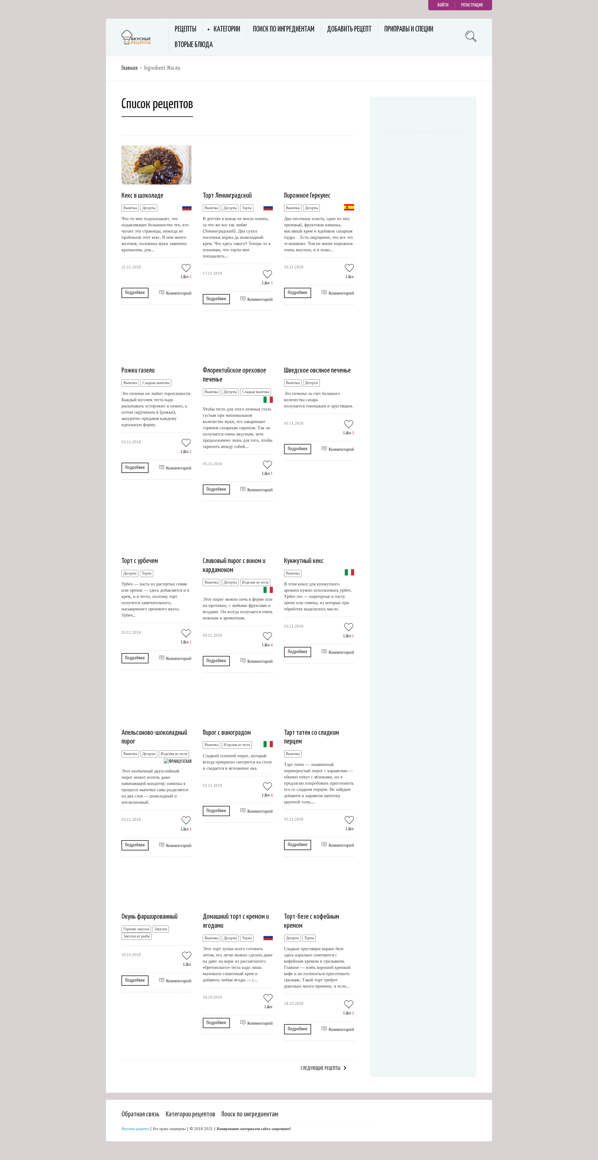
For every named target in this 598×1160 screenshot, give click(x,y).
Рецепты (185, 29)
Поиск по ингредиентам (283, 29)
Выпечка (130, 208)
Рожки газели (137, 370)
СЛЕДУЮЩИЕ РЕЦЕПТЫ (320, 1068)
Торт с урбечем (139, 561)
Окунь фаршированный (149, 916)
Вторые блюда (194, 45)
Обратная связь (140, 1114)
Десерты (148, 208)
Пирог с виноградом (227, 732)
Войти (443, 5)
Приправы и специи (408, 29)
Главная (129, 68)
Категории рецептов (190, 1114)
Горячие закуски (136, 929)
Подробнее (135, 292)
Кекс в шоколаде (142, 195)
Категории (227, 29)
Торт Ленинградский (227, 195)
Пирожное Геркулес (307, 195)
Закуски (160, 929)
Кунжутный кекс (304, 561)
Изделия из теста (255, 582)
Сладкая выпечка (155, 383)
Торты (247, 208)
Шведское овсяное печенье (317, 370)
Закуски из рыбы (136, 936)
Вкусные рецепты (135, 1129)
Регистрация (472, 5)
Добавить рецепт (349, 29)
